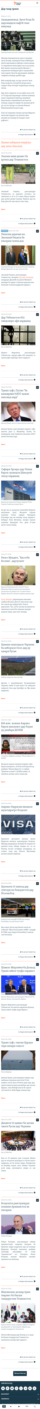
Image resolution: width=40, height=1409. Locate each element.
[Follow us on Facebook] (7, 1388)
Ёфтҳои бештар (20, 1373)
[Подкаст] (34, 1388)
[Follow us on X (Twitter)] (21, 1388)
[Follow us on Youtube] (12, 1388)
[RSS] (30, 1388)
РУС (27, 1406)
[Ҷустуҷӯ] (35, 1406)
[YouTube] (19, 1406)
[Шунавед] (11, 1406)
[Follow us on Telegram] (25, 1388)
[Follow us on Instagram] (16, 1388)
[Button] (27, 129)
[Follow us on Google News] (3, 1388)
